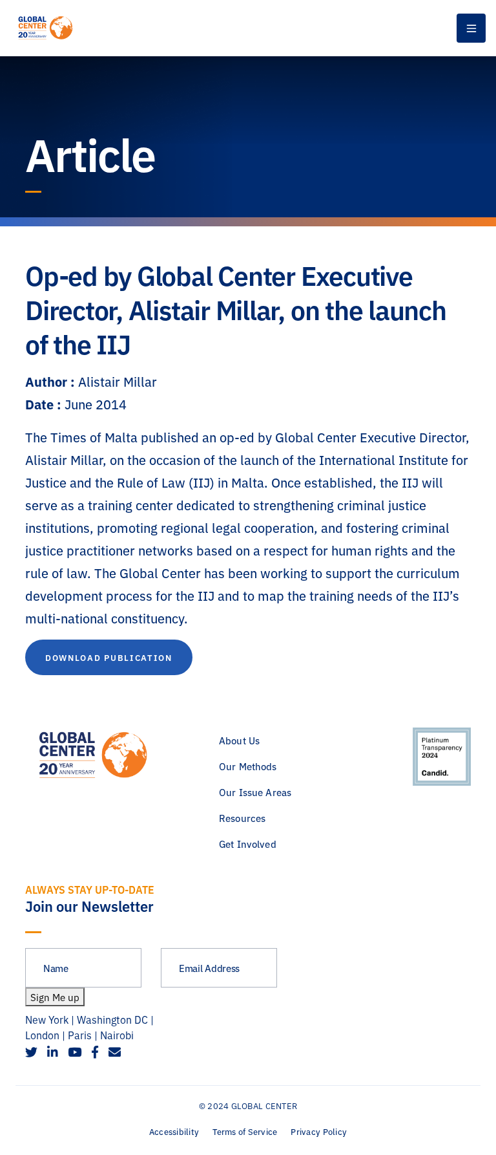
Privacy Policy (319, 1131)
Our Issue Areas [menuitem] (255, 792)
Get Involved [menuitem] (247, 843)
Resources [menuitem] (242, 818)
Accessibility (174, 1131)
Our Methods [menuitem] (248, 766)
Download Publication (108, 657)
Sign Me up (54, 997)
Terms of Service (244, 1131)
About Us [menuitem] (239, 740)
